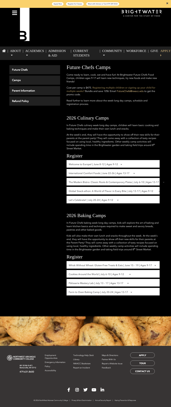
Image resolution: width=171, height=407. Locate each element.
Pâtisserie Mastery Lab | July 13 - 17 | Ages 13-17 (97, 283)
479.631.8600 (27, 371)
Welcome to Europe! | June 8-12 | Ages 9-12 (94, 164)
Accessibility (50, 370)
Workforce (136, 51)
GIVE (154, 51)
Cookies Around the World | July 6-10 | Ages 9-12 (98, 274)
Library (76, 359)
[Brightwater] (24, 24)
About (15, 51)
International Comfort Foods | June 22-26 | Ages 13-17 (100, 173)
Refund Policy (20, 101)
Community (112, 51)
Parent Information (23, 90)
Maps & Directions (110, 355)
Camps (16, 80)
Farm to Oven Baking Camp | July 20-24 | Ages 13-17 (99, 292)
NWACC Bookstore (82, 363)
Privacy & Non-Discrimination (82, 400)
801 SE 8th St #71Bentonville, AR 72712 (28, 366)
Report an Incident (81, 367)
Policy (47, 366)
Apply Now (58, 4)
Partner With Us (109, 359)
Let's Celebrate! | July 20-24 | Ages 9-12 (92, 200)
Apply (142, 355)
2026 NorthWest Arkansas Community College (51, 400)
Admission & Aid (57, 53)
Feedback (106, 367)
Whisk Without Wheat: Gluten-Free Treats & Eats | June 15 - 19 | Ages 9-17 (111, 265)
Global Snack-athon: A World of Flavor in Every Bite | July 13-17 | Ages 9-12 (113, 191)
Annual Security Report (103, 400)
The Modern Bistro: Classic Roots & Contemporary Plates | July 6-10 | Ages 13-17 (114, 182)
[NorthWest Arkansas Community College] (21, 358)
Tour (142, 363)
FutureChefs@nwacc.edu (130, 91)
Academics (34, 51)
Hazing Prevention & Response (125, 400)
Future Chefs (20, 69)
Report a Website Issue (112, 363)
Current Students (81, 53)
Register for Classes (75, 4)
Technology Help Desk (83, 355)
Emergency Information (55, 362)
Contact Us (142, 371)
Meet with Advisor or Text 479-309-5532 (103, 4)
